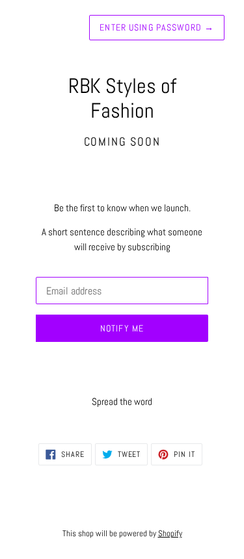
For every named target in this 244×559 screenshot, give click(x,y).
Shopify (170, 533)
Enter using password (157, 27)
